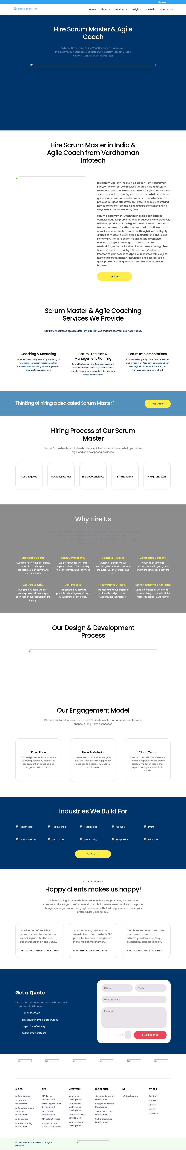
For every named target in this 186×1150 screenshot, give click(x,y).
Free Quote (158, 403)
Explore (114, 276)
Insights (136, 10)
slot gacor (162, 2)
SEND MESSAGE (150, 1035)
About (104, 10)
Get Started (93, 854)
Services (119, 10)
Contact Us (166, 10)
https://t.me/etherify (33, 1026)
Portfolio (150, 10)
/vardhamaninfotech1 (34, 1033)
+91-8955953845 (31, 1013)
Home (92, 10)
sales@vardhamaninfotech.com (40, 1019)
